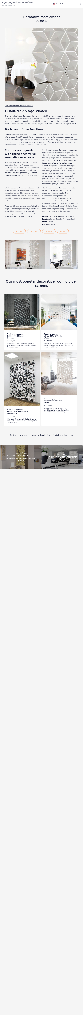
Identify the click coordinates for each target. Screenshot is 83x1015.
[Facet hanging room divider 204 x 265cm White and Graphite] (22, 379)
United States (59, 4)
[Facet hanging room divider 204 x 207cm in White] (59, 312)
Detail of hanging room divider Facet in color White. (19, 105)
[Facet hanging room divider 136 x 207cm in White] (59, 373)
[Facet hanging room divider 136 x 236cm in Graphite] (22, 312)
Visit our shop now (64, 435)
